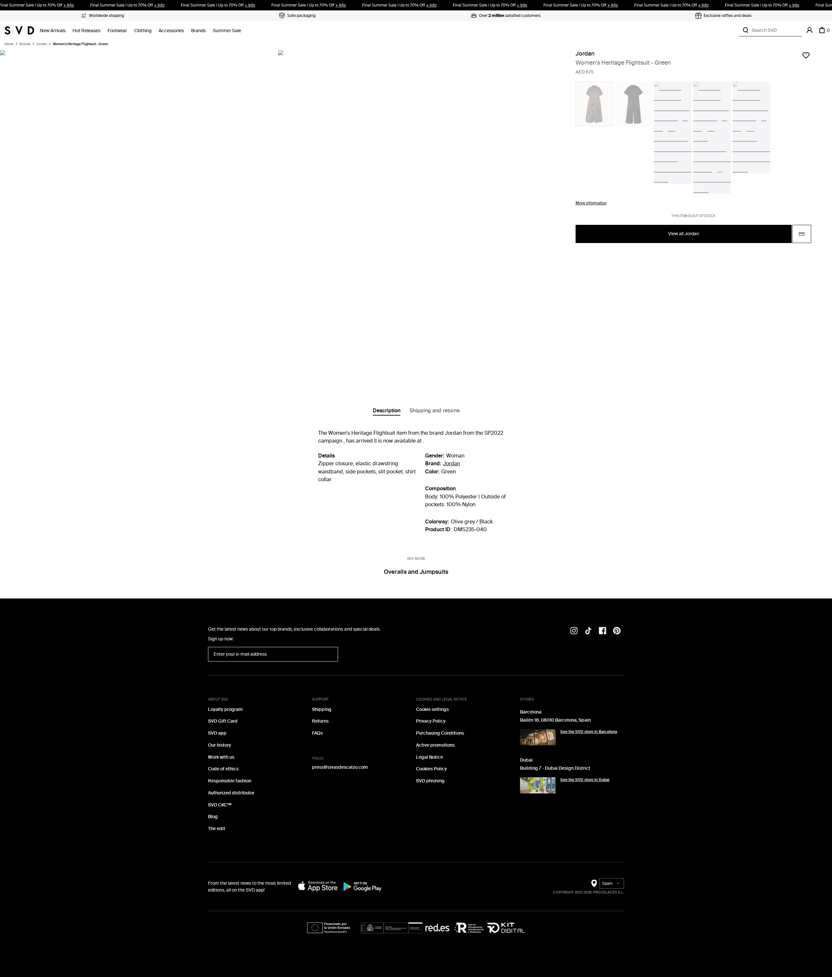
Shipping (322, 709)
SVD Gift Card (223, 721)
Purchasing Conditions (440, 733)
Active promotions (435, 745)
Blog (213, 816)
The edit (216, 828)
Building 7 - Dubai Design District (555, 768)
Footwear (117, 30)
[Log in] (809, 30)
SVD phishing (430, 781)
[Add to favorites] (806, 55)
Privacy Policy (431, 721)
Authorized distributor (231, 793)
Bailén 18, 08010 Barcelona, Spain (555, 720)
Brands (198, 30)
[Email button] (801, 234)
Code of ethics (223, 769)
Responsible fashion (229, 781)
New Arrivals (53, 30)
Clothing (142, 30)
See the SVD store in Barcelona (588, 731)
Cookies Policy (431, 769)
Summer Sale (227, 30)
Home (9, 44)
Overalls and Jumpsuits (416, 572)
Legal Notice (429, 757)
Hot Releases (86, 30)
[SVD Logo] (19, 30)
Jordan (41, 44)
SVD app (217, 733)
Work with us (221, 757)
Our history (219, 745)
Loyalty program (225, 709)
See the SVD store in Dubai (584, 780)
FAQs (317, 733)
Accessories (171, 30)
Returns (320, 721)
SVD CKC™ (219, 805)
